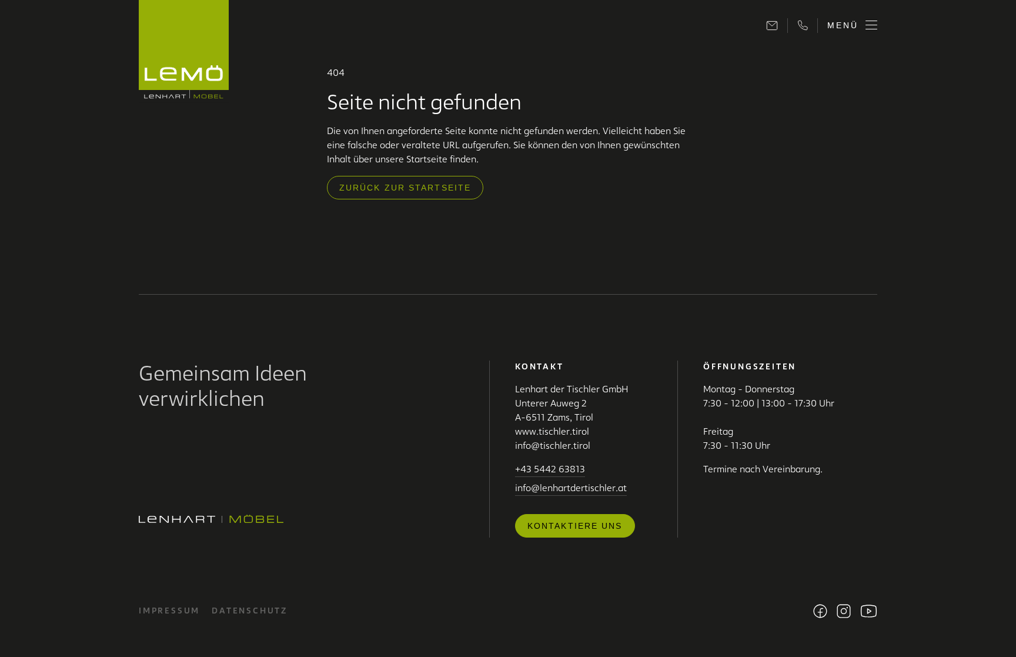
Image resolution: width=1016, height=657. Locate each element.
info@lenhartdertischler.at (571, 487)
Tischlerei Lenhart (184, 51)
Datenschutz (250, 610)
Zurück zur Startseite (405, 187)
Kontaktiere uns (575, 526)
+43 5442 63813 (550, 469)
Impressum (169, 610)
